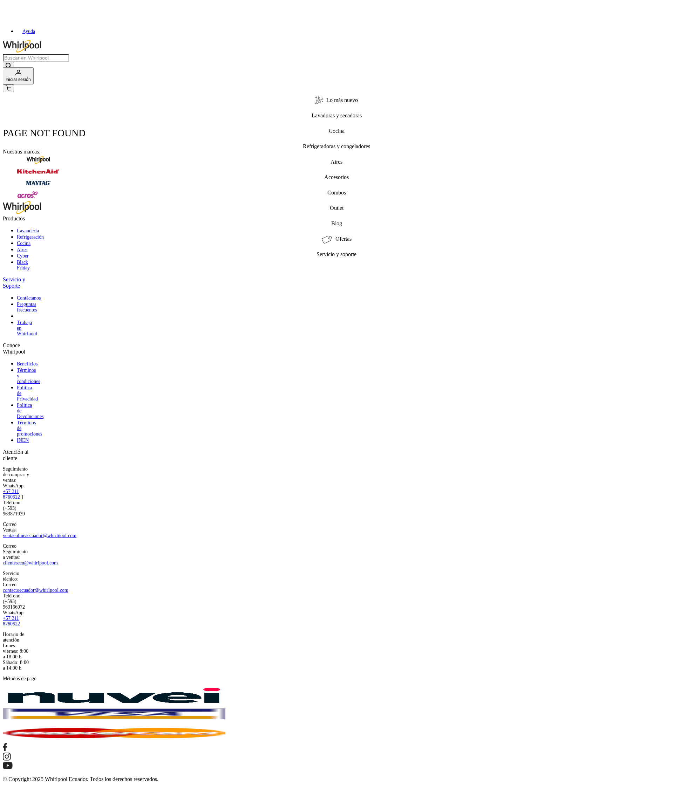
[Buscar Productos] (8, 66)
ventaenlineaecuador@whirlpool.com (39, 535)
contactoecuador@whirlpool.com (35, 590)
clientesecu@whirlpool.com (30, 563)
